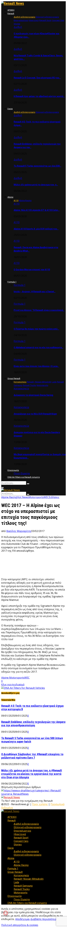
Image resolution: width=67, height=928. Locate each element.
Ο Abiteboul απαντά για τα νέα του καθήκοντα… (38, 347)
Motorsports (36, 497)
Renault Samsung (23, 885)
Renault (10, 13)
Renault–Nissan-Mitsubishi (28, 878)
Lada (16, 882)
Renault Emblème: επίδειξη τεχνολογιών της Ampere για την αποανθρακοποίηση (33, 723)
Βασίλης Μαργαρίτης (18, 531)
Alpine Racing (9, 497)
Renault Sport (21, 837)
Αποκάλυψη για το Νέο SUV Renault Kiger (35, 414)
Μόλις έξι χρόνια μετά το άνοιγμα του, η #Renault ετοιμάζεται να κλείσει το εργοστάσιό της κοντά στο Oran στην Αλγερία (31, 774)
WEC (46, 497)
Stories (18, 844)
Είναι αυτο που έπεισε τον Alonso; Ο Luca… (36, 366)
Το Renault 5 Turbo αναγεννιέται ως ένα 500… (37, 166)
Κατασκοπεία (21, 388)
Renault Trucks (22, 889)
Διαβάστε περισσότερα (44, 919)
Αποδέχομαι (22, 919)
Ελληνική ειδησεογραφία (27, 827)
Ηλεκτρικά (20, 834)
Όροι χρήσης (40, 804)
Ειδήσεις (54, 497)
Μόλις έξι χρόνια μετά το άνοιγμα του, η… (36, 184)
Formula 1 (11, 282)
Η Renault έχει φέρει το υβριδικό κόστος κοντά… (39, 96)
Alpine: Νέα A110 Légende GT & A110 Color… (37, 210)
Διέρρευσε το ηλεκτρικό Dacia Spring (33, 395)
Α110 (16, 203)
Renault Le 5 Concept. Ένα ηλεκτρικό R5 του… (37, 77)
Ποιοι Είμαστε (22, 473)
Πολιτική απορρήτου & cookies (19, 925)
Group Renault (13, 378)
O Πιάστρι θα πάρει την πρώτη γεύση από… (36, 329)
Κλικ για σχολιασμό (12, 684)
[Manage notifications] (5, 913)
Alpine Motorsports (12, 677)
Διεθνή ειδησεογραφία (26, 823)
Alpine (10, 197)
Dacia (10, 109)
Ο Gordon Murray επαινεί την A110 (32, 269)
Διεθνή (18, 27)
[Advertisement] (33, 566)
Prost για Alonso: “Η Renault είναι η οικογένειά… (39, 310)
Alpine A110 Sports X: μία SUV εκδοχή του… (36, 229)
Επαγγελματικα (22, 830)
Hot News (23, 497)
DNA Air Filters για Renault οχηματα (23, 477)
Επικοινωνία (13, 470)
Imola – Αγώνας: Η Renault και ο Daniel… (34, 291)
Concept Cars (21, 841)
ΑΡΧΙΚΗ (10, 10)
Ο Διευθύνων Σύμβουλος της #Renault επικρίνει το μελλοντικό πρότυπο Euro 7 (32, 756)
